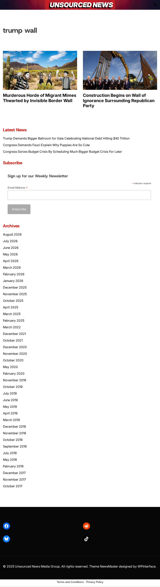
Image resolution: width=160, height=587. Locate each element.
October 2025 (13, 301)
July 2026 (10, 241)
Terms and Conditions (70, 581)
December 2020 (15, 347)
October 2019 (13, 387)
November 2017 (14, 479)
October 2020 (13, 360)
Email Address (18, 188)
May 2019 (10, 407)
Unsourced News (81, 5)
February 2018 (13, 466)
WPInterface (147, 566)
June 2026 (11, 248)
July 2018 (10, 453)
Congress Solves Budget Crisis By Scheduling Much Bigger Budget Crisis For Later (62, 152)
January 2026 (13, 281)
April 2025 (10, 307)
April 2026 (10, 261)
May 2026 (10, 254)
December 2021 (14, 334)
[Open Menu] (6, 5)
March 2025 (11, 314)
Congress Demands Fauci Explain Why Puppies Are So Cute (46, 145)
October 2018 (13, 440)
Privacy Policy (94, 581)
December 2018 (14, 426)
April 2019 (10, 413)
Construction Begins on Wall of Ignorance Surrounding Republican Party (119, 100)
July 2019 (10, 393)
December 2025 (15, 287)
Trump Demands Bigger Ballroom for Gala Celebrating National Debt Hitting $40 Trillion (66, 138)
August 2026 (12, 234)
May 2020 (10, 367)
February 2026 (13, 274)
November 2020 (15, 354)
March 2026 (12, 267)
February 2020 (13, 373)
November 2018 (14, 433)
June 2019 (10, 400)
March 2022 (12, 327)
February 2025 (13, 320)
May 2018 (10, 460)
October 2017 (12, 486)
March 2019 (11, 420)
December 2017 (14, 473)
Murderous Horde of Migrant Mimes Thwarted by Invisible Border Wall (39, 98)
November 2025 (15, 294)
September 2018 (15, 446)
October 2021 (13, 340)
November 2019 (14, 380)
